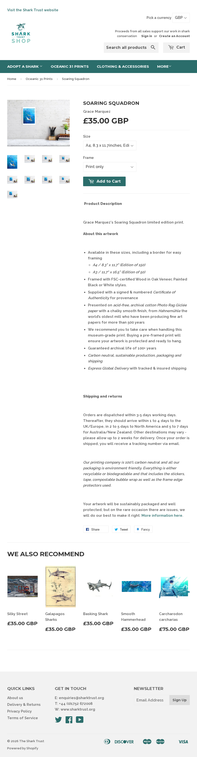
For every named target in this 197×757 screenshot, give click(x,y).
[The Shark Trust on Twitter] (58, 721)
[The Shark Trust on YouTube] (80, 721)
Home (11, 79)
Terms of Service (22, 718)
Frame (88, 158)
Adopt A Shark (23, 66)
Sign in (146, 36)
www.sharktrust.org (78, 709)
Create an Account (174, 36)
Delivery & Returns (24, 704)
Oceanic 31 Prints (70, 66)
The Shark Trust (31, 741)
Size (86, 136)
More (163, 66)
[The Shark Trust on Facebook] (69, 721)
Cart (180, 47)
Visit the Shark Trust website (32, 10)
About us (15, 698)
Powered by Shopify (22, 748)
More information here (162, 515)
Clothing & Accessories (123, 66)
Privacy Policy (19, 711)
